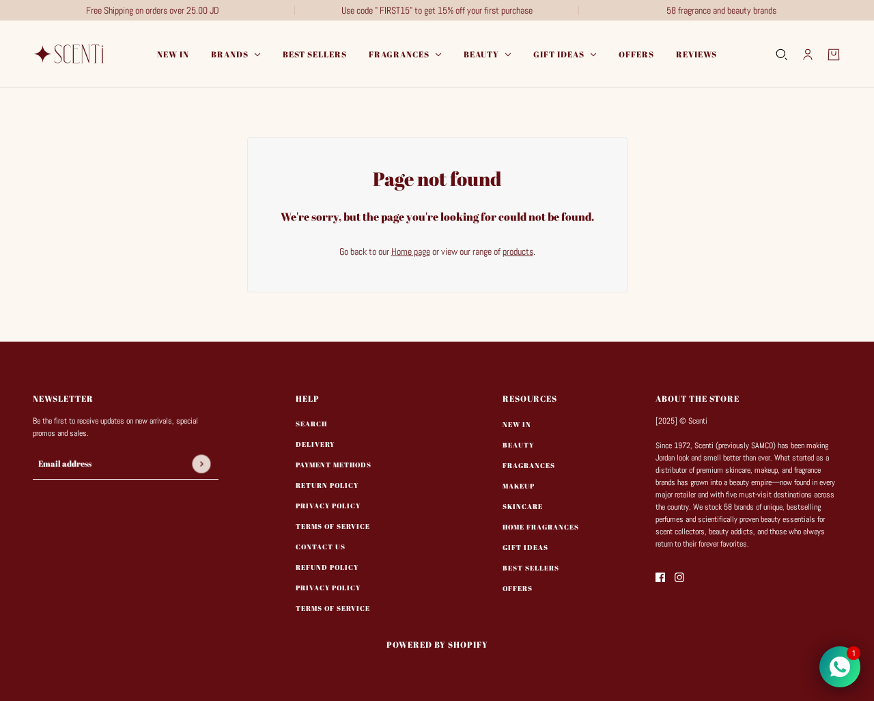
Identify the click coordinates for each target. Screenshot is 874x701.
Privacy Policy (328, 505)
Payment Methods (333, 464)
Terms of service (333, 608)
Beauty (518, 445)
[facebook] (660, 577)
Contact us (321, 546)
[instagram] (679, 577)
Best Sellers (531, 568)
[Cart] (833, 54)
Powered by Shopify (437, 644)
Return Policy (327, 485)
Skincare (523, 506)
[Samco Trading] (71, 54)
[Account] (807, 54)
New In (517, 424)
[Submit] (201, 463)
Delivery (315, 444)
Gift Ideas (525, 547)
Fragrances (529, 465)
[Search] (781, 54)
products (518, 251)
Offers (518, 588)
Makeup (519, 486)
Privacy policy (328, 587)
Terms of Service (333, 526)
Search (311, 423)
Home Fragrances (541, 527)
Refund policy (327, 567)
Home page (410, 251)
